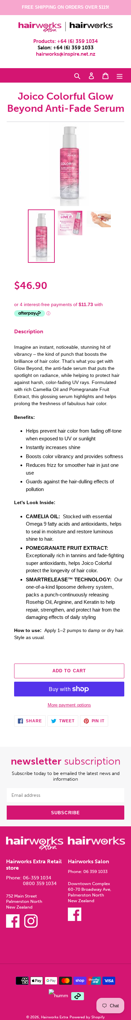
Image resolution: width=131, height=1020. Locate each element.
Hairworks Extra (54, 1017)
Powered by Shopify (87, 1017)
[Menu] (120, 75)
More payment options (69, 705)
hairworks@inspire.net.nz (65, 54)
